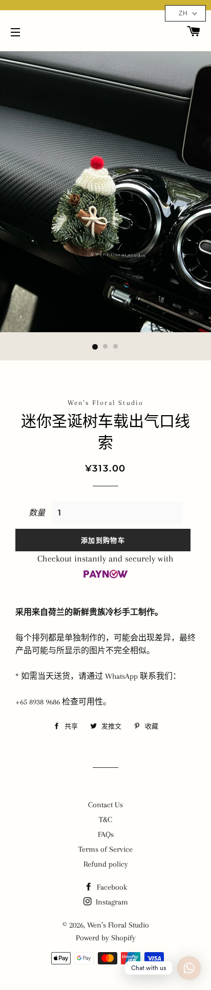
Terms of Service (105, 849)
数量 (37, 513)
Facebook (111, 887)
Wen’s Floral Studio (118, 925)
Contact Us (105, 804)
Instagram (111, 902)
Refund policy (105, 864)
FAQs (106, 834)
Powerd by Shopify (106, 937)
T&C (105, 819)
